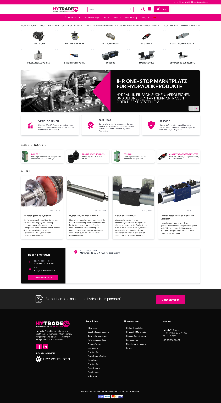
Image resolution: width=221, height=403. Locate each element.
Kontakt (129, 348)
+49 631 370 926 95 (44, 263)
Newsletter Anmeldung (136, 344)
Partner (107, 17)
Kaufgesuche (132, 340)
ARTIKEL (26, 171)
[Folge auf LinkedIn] (45, 346)
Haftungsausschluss (97, 340)
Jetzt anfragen (171, 299)
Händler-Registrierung (136, 336)
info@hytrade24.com (44, 270)
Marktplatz (73, 17)
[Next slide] (196, 108)
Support (118, 17)
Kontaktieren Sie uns (43, 277)
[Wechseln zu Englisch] (154, 17)
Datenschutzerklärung (98, 336)
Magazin (146, 17)
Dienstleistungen (92, 17)
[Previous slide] (191, 108)
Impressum (93, 348)
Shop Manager (132, 17)
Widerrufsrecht (95, 344)
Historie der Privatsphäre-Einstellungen (94, 364)
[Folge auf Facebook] (39, 346)
